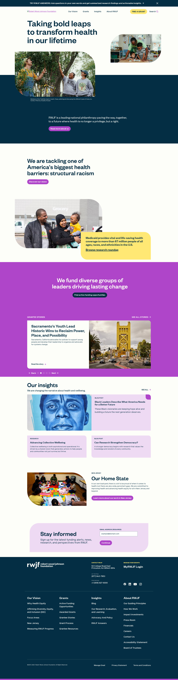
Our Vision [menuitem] (72, 11)
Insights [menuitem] (97, 11)
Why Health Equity (36, 603)
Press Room (129, 620)
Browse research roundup (102, 249)
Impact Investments (133, 614)
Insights (96, 597)
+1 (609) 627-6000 (99, 583)
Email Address (110, 529)
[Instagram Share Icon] (140, 584)
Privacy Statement (119, 665)
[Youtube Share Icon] (135, 584)
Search (152, 11)
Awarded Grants (67, 612)
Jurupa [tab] (38, 373)
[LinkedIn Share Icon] (130, 584)
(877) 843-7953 (98, 576)
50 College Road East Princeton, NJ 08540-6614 (103, 567)
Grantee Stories (67, 617)
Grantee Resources (68, 628)
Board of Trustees (132, 647)
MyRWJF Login (133, 566)
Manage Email (99, 665)
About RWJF (132, 597)
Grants (63, 597)
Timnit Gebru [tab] (43, 373)
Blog (93, 603)
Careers (127, 631)
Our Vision (33, 597)
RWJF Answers (99, 623)
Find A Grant (138, 11)
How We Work (131, 609)
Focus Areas (33, 617)
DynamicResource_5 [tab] (46, 373)
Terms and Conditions (142, 665)
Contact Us (129, 636)
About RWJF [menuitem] (112, 11)
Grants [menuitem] (86, 11)
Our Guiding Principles (135, 603)
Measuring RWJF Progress (40, 628)
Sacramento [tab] (41, 373)
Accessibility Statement (135, 642)
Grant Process (66, 623)
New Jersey (33, 623)
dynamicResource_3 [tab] (49, 373)
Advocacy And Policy (102, 617)
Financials (128, 625)
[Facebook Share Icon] (125, 584)
